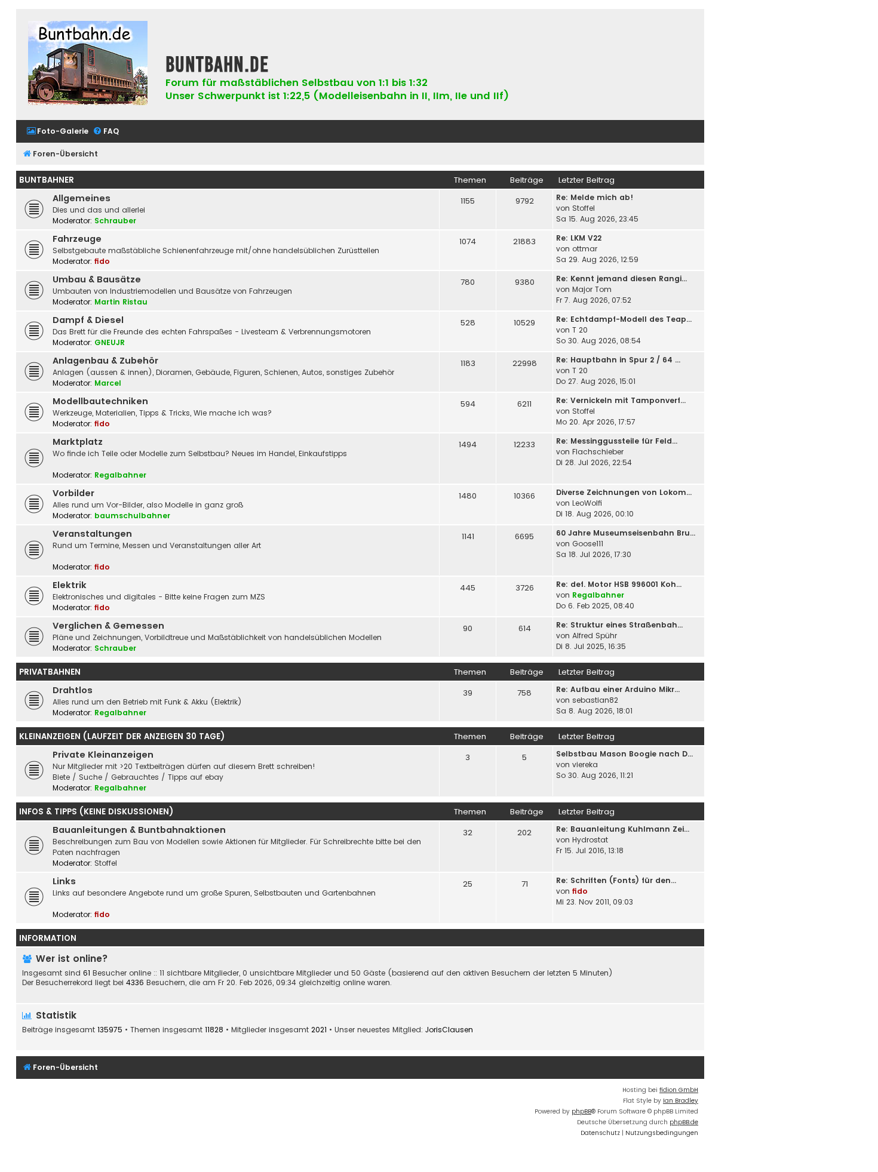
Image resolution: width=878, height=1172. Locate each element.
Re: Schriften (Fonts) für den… (616, 880)
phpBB (581, 1111)
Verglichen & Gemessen (108, 626)
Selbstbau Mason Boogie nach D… (624, 754)
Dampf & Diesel (88, 320)
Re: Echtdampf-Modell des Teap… (624, 319)
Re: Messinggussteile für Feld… (616, 441)
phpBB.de (684, 1122)
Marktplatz (78, 442)
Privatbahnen (50, 672)
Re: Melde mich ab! (594, 197)
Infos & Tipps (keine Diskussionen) (96, 811)
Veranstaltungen (92, 534)
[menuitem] (57, 132)
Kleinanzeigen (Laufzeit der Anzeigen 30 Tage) (122, 736)
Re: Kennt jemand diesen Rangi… (621, 278)
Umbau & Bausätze (97, 279)
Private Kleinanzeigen (103, 755)
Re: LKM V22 (578, 238)
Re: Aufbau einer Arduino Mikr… (618, 689)
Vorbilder (73, 493)
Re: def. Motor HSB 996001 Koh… (618, 584)
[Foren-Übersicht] (87, 64)
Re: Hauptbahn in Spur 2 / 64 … (618, 360)
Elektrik (70, 585)
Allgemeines (81, 198)
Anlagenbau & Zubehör (105, 361)
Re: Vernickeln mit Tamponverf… (621, 400)
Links (64, 881)
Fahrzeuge (77, 239)
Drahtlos (73, 690)
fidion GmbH (678, 1089)
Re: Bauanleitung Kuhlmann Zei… (622, 829)
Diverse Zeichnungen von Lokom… (624, 492)
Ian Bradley (680, 1100)
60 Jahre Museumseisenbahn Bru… (625, 533)
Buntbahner (46, 180)
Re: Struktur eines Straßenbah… (619, 625)
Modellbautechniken (100, 401)
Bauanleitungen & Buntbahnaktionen (139, 830)
